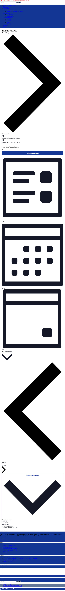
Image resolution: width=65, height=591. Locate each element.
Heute (3, 463)
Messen (9, 20)
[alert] (32, 137)
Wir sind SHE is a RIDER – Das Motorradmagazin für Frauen (20, 558)
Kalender (5, 25)
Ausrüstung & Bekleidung (10, 548)
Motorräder (6, 8)
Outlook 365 (5, 523)
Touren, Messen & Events (10, 550)
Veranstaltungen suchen (32, 153)
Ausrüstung (6, 13)
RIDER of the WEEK (9, 5)
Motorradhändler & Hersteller (15, 11)
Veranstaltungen (6, 33)
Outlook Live (5, 524)
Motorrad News (11, 10)
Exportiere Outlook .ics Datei (9, 527)
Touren (9, 19)
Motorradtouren (7, 17)
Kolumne (5, 7)
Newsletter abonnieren (9, 561)
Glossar (5, 551)
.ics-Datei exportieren (7, 526)
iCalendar (4, 521)
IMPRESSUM (7, 584)
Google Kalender (6, 520)
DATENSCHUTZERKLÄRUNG (12, 586)
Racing (9, 24)
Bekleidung (10, 16)
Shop (4, 27)
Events (8, 22)
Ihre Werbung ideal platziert (10, 560)
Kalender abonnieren (32, 475)
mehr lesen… (3, 539)
